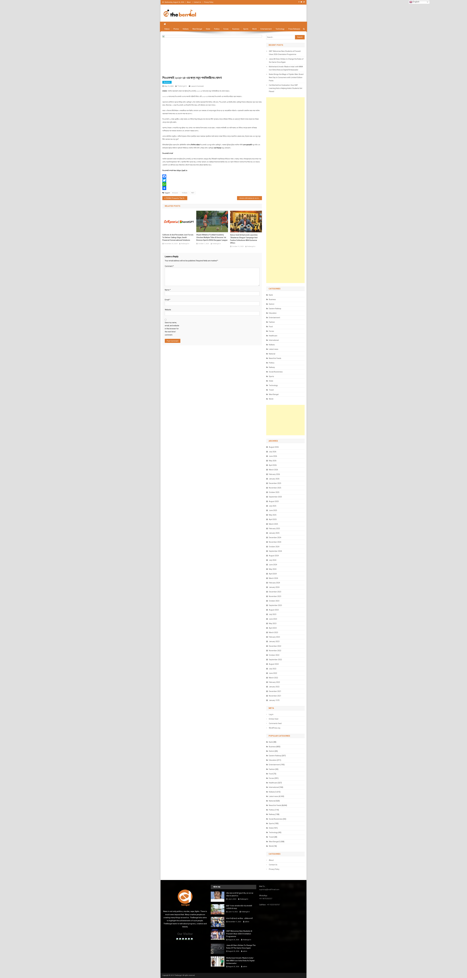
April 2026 (273, 465)
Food (271, 327)
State (208, 29)
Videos (167, 29)
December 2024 (275, 537)
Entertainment (266, 29)
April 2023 (273, 628)
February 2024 (274, 583)
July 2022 (272, 669)
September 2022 (275, 660)
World (254, 29)
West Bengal (197, 29)
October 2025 (274, 492)
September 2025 (275, 497)
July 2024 (272, 560)
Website (168, 310)
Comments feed (275, 723)
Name (168, 290)
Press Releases (294, 29)
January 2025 (274, 533)
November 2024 (275, 542)
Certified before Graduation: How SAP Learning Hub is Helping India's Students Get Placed (285, 88)
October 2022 (274, 655)
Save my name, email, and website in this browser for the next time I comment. (172, 329)
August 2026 (274, 447)
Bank (271, 295)
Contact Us (197, 2)
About (189, 2)
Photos (176, 29)
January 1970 (274, 700)
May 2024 (272, 569)
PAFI (192, 193)
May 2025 (272, 515)
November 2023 (275, 596)
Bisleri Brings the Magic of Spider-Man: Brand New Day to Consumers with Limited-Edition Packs (286, 77)
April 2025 (273, 519)
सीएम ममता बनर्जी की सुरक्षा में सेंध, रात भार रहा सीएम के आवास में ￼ (239, 894)
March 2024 (273, 578)
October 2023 (274, 601)
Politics (217, 29)
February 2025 (274, 528)
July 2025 (272, 506)
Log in (271, 714)
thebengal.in (182, 86)
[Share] (212, 188)
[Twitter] (212, 180)
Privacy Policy (208, 2)
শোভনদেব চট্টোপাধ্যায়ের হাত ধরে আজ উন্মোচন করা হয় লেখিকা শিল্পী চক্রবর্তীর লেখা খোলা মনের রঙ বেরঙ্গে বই (250, 198)
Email (167, 300)
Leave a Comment (197, 86)
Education (273, 313)
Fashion (272, 322)
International (274, 340)
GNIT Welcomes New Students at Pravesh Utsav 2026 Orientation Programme (285, 52)
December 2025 (275, 483)
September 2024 (275, 551)
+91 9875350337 (265, 899)
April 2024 (273, 574)
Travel (271, 390)
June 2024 (273, 565)
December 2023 (275, 592)
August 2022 (274, 664)
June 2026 (273, 456)
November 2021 (275, 696)
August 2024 (274, 556)
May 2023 (272, 623)
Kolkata (186, 29)
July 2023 (272, 614)
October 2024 (274, 547)
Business (235, 29)
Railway (272, 367)
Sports (245, 29)
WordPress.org (274, 728)
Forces (226, 29)
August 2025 (274, 501)
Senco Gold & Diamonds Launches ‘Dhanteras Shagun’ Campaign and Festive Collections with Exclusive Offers (244, 239)
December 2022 (275, 646)
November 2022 (275, 651)
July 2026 (272, 452)
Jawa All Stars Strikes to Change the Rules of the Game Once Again (286, 60)
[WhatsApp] (212, 184)
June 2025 (273, 510)
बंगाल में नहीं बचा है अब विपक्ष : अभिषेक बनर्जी (239, 918)
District (271, 304)
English (415, 2)
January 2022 (274, 687)
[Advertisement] (285, 190)
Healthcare (273, 336)
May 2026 (272, 461)
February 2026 (274, 474)
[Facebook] (212, 176)
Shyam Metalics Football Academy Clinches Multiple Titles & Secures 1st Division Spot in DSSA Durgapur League (211, 237)
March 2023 (273, 632)
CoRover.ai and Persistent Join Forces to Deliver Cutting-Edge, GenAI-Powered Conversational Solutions (177, 237)
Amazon (175, 193)
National (272, 354)
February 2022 (274, 682)
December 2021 (275, 691)
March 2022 (273, 678)
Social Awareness (276, 372)
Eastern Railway (275, 309)
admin (247, 922)
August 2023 (274, 610)
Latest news (273, 349)
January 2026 (274, 479)
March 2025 (273, 524)
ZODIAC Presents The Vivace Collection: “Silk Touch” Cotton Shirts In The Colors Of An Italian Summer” (176, 198)
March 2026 (273, 470)
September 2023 (275, 605)
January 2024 (274, 587)
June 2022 (273, 673)
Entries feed (273, 719)
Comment (169, 266)
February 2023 (274, 637)
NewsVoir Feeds (275, 358)
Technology (280, 29)
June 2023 (273, 619)
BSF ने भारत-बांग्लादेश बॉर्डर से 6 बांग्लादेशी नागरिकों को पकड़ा (239, 907)
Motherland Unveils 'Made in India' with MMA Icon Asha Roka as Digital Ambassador (286, 68)
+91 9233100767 (273, 905)
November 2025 (275, 488)
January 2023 (274, 641)
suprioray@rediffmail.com (269, 889)
